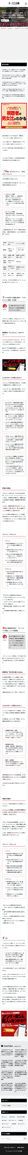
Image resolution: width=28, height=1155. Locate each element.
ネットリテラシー (7, 1127)
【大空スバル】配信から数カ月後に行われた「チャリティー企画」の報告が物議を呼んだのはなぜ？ (13, 89)
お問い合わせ (20, 1147)
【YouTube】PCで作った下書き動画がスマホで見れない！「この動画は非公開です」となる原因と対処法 (7, 1064)
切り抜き (13, 1117)
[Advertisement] (14, 44)
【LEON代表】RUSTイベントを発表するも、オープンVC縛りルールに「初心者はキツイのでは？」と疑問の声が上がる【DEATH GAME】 (14, 83)
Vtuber (5, 1120)
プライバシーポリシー (9, 1147)
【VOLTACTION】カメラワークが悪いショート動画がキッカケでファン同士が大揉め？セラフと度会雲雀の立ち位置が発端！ (13, 76)
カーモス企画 (19, 1151)
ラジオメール (13, 1120)
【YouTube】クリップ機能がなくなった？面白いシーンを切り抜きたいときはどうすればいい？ (7, 1052)
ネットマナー (6, 1124)
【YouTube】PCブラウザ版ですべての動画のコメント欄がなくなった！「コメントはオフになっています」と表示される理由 (7, 1075)
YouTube (5, 20)
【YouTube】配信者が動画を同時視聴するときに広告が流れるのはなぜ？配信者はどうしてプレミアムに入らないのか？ (21, 1087)
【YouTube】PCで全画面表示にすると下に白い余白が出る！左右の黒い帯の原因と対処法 (21, 1063)
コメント (5, 1117)
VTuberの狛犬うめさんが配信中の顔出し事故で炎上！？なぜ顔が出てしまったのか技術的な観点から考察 (13, 96)
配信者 (21, 1120)
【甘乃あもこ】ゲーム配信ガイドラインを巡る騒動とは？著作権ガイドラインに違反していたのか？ (13, 70)
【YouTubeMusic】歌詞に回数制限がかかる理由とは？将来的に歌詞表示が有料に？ (21, 1073)
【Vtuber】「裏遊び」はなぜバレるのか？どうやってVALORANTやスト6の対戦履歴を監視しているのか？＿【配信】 (21, 1053)
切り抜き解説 (22, 1117)
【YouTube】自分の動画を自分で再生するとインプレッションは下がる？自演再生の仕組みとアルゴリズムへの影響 (7, 1087)
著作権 (14, 1124)
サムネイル (22, 1124)
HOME (4, 28)
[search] (25, 1138)
